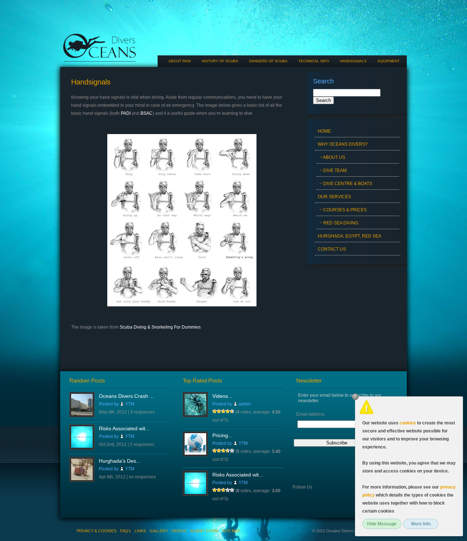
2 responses (142, 444)
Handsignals (353, 61)
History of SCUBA (220, 61)
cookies (408, 423)
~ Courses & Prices (343, 209)
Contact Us (332, 249)
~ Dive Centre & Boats (346, 183)
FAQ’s (125, 531)
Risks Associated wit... (124, 428)
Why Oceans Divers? (343, 144)
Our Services (334, 196)
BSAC (146, 113)
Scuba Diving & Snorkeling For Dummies (160, 327)
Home (324, 131)
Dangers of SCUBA (268, 61)
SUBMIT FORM (204, 531)
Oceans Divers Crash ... (126, 396)
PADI (126, 113)
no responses (142, 476)
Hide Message (382, 523)
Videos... (222, 396)
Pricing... (222, 435)
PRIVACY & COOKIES (96, 531)
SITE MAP (231, 531)
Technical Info (313, 61)
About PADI (180, 61)
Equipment (389, 61)
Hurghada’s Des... (119, 461)
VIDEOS (178, 531)
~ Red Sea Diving (339, 223)
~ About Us (332, 157)
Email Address (310, 414)
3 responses (142, 412)
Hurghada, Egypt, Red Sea (349, 236)
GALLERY (159, 531)
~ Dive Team (333, 170)
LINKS (140, 531)
